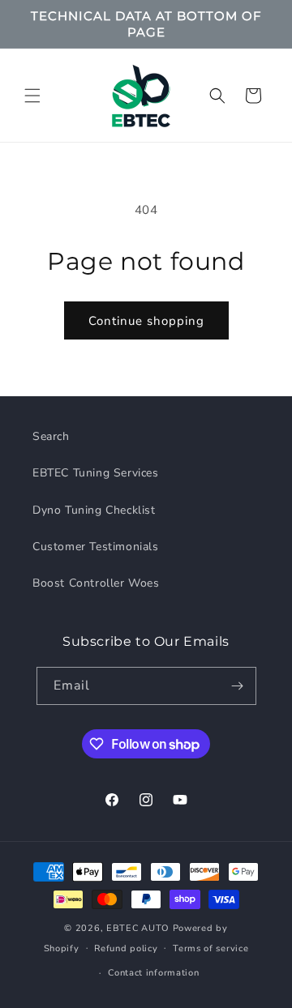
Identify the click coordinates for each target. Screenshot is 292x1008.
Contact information (153, 973)
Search (51, 436)
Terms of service (210, 948)
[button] (32, 95)
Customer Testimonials (95, 546)
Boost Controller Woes (96, 583)
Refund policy (125, 948)
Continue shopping (146, 321)
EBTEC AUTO (138, 928)
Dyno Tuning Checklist (94, 510)
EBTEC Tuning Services (95, 473)
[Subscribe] (238, 686)
